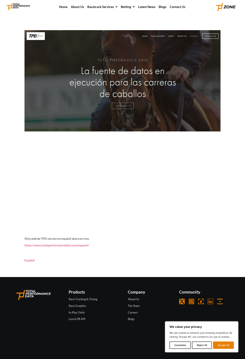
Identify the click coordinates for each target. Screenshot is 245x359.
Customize (180, 345)
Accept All (223, 345)
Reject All (202, 345)
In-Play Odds (77, 312)
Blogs (131, 319)
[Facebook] (201, 301)
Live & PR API (77, 319)
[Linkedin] (210, 301)
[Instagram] (191, 301)
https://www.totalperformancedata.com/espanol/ (56, 245)
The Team (134, 306)
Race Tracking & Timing (83, 299)
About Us (133, 299)
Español (29, 260)
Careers (133, 312)
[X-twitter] (182, 301)
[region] (201, 336)
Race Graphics (77, 306)
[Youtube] (220, 301)
